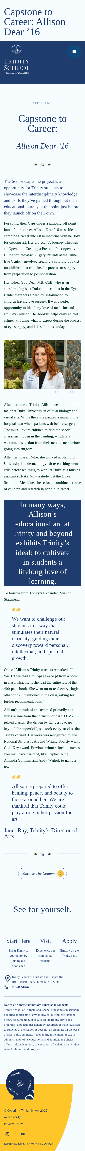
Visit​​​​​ (45, 941)
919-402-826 (20, 987)
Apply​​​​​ (69, 941)
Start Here (18, 941)
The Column (38, 873)
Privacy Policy (13, 1123)
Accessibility (12, 1117)
